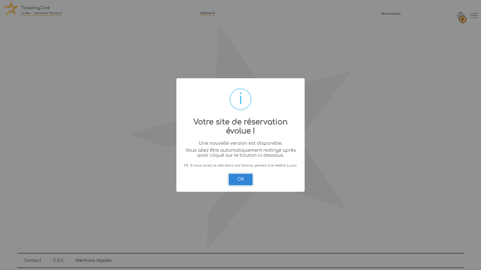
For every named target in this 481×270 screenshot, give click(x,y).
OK (240, 179)
